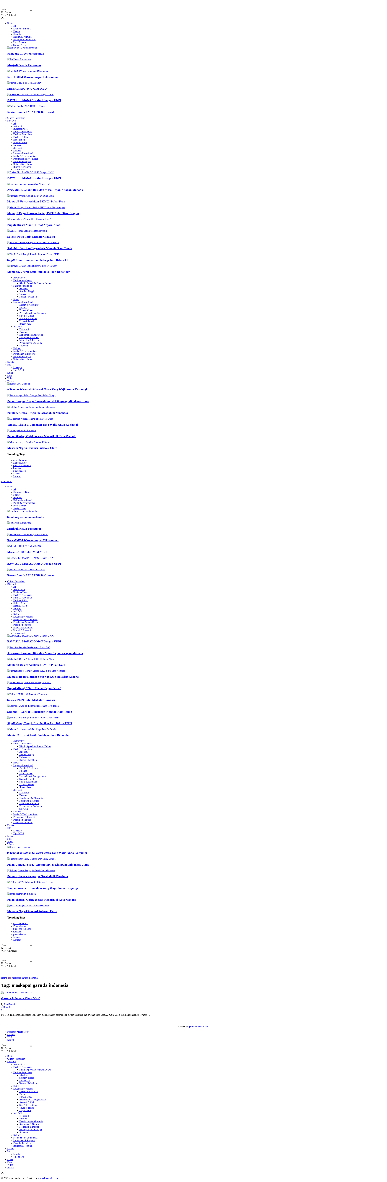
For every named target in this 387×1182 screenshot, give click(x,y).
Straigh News (19, 45)
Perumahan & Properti (24, 353)
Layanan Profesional (23, 153)
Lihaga (16, 473)
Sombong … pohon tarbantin (25, 53)
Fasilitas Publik (20, 137)
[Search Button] (31, 10)
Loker (10, 373)
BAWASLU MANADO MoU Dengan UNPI (34, 100)
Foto (9, 375)
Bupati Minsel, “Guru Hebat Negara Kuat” (34, 224)
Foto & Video (26, 310)
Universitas (24, 294)
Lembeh (17, 476)
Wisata (10, 381)
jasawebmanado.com (199, 1026)
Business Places (20, 129)
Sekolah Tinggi (26, 291)
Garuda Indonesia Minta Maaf (20, 998)
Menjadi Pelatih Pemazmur (24, 65)
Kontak (10, 1040)
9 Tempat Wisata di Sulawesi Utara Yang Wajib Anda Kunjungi (47, 389)
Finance (23, 307)
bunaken (17, 468)
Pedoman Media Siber (17, 1031)
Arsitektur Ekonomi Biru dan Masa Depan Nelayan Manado (45, 189)
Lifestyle (17, 367)
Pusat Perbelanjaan (22, 161)
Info (9, 364)
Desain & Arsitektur (28, 305)
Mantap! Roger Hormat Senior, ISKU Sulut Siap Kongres (43, 213)
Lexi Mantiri (10, 1004)
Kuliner (17, 150)
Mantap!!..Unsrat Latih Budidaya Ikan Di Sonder (38, 271)
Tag (9, 978)
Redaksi (11, 1034)
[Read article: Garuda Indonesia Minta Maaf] (193, 992)
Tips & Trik (18, 370)
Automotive (19, 126)
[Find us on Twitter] (2, 18)
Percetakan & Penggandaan (32, 313)
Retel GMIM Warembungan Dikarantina (33, 77)
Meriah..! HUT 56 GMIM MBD (27, 88)
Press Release (19, 42)
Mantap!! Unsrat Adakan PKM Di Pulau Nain (36, 201)
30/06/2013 (6, 1007)
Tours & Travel (26, 321)
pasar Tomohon (20, 460)
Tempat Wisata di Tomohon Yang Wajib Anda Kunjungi (42, 424)
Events (10, 362)
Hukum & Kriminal (22, 37)
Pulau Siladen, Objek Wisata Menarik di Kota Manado (41, 436)
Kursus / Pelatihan (28, 296)
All (14, 26)
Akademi (23, 288)
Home (4, 978)
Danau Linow (20, 462)
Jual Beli (17, 148)
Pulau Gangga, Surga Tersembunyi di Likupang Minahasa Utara (48, 401)
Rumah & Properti (22, 167)
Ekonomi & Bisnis (22, 28)
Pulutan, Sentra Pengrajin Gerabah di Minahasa (37, 412)
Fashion (23, 332)
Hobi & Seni (19, 139)
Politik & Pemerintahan (24, 39)
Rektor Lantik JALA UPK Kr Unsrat (30, 112)
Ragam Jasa (25, 324)
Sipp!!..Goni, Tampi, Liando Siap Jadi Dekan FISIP (39, 260)
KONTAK (6, 481)
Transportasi (19, 169)
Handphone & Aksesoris (31, 334)
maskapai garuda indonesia (25, 978)
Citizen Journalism (16, 118)
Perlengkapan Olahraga (30, 343)
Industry (17, 145)
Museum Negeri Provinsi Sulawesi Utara (32, 448)
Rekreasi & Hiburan (23, 164)
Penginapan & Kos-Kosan (25, 158)
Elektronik (24, 329)
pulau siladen (19, 471)
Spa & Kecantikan (28, 318)
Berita (10, 23)
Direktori (11, 120)
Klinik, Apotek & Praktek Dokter (35, 283)
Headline (17, 34)
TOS (9, 1037)
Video (10, 378)
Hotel (16, 299)
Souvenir (23, 345)
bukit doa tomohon (22, 465)
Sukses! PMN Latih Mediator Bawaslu (31, 236)
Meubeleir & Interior (29, 340)
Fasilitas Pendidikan (22, 134)
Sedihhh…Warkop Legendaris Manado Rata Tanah (39, 248)
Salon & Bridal (26, 315)
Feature (16, 31)
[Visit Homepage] (25, 6)
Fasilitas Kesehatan (22, 131)
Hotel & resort (20, 142)
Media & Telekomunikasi (25, 156)
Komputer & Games (29, 337)
